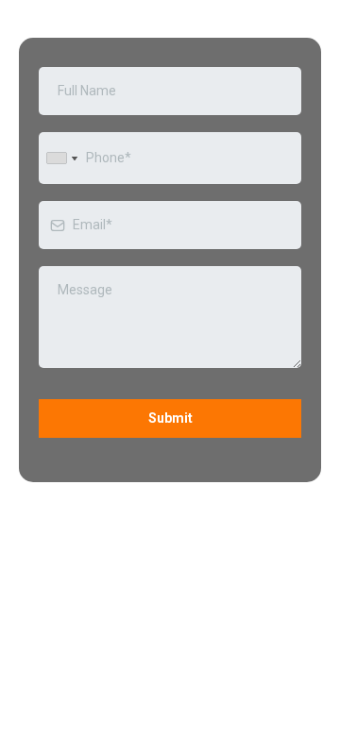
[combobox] (61, 158)
